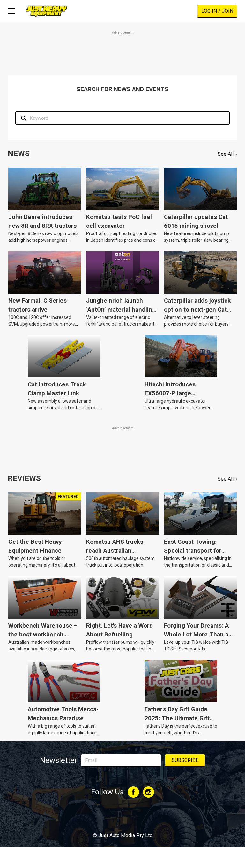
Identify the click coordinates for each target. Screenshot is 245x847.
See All (226, 154)
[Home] (46, 11)
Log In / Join (217, 11)
